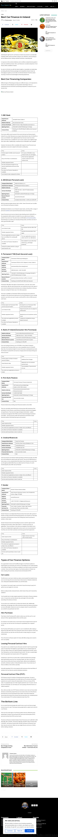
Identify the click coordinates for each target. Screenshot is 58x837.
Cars (6, 11)
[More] (31, 24)
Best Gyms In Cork (37, 827)
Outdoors (19, 783)
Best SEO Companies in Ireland (32, 785)
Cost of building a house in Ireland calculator (39, 821)
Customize (10, 830)
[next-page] (4, 790)
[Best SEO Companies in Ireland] (32, 780)
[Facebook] (52, 1)
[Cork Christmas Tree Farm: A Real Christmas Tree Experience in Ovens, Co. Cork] (7, 780)
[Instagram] (54, 1)
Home (2, 11)
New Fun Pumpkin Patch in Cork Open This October (19, 785)
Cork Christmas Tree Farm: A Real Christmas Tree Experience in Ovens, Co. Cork (7, 784)
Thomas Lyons (8, 20)
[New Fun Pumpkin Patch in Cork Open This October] (19, 780)
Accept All (29, 830)
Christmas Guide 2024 (7, 781)
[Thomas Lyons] (2, 20)
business (8, 210)
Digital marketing (50, 37)
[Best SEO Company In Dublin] (42, 45)
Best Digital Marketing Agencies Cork (50, 40)
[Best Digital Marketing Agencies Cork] (42, 39)
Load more (47, 50)
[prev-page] (2, 790)
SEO (31, 783)
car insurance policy (31, 217)
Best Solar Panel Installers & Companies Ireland (39, 824)
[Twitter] (56, 1)
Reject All (19, 830)
